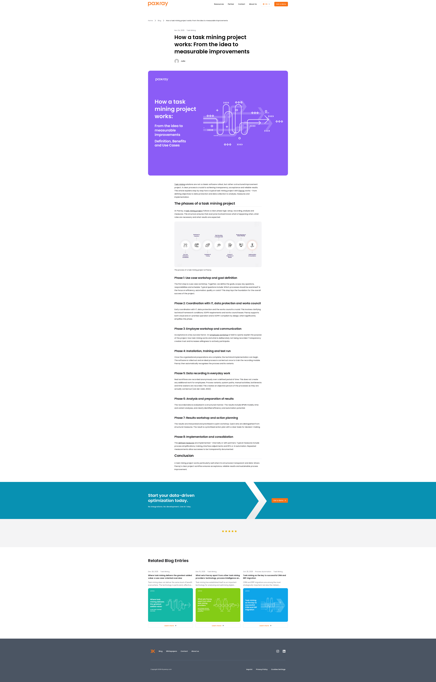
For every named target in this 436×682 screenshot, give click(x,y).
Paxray (241, 190)
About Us (253, 4)
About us (195, 651)
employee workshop (219, 335)
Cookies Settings (278, 669)
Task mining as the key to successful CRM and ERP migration (264, 576)
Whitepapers (171, 651)
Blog (159, 20)
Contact (241, 4)
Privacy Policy (262, 669)
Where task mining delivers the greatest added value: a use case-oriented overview (170, 576)
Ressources (219, 4)
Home (150, 20)
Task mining (179, 184)
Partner (231, 4)
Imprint (249, 669)
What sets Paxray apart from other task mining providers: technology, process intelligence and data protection (218, 577)
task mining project (194, 210)
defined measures (186, 443)
